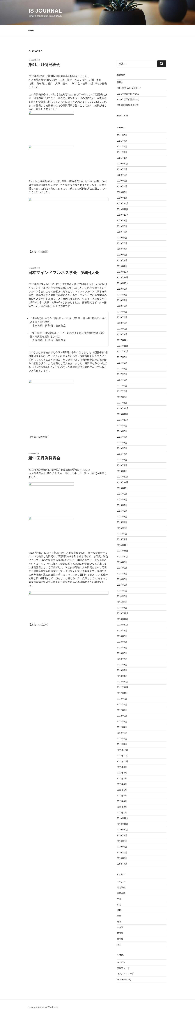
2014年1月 (122, 607)
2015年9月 (122, 494)
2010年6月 (122, 841)
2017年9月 (122, 357)
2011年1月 (122, 812)
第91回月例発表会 (44, 64)
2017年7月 (122, 368)
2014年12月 (122, 545)
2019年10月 (122, 215)
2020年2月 (122, 192)
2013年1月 (122, 676)
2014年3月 (122, 596)
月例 (119, 921)
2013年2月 (122, 670)
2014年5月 (122, 585)
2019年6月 (122, 237)
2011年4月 (122, 795)
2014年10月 (122, 556)
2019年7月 (122, 232)
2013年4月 (122, 659)
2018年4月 (122, 317)
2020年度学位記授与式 (128, 99)
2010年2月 (122, 858)
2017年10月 (122, 351)
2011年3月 (122, 801)
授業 (119, 916)
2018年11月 (122, 277)
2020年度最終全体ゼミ (128, 105)
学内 (119, 904)
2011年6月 (122, 784)
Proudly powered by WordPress (43, 1007)
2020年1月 (122, 198)
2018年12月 (122, 272)
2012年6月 (122, 716)
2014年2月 (122, 602)
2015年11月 (122, 482)
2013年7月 (122, 642)
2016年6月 (122, 442)
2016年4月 (122, 454)
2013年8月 (122, 636)
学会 (119, 899)
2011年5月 (122, 790)
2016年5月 (122, 448)
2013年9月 (122, 630)
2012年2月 (122, 738)
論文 (119, 944)
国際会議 (121, 893)
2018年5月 (122, 311)
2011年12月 (122, 750)
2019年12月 (122, 203)
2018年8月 (122, 294)
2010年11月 (122, 824)
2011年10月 (122, 761)
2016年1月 (122, 471)
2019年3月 (122, 255)
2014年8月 (122, 568)
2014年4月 (122, 590)
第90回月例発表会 (44, 458)
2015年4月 (122, 522)
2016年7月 (122, 437)
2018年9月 (122, 289)
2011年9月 (122, 767)
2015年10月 (122, 488)
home (31, 30)
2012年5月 (122, 721)
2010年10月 (122, 829)
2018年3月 (122, 323)
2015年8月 (122, 499)
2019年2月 (122, 260)
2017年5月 (122, 380)
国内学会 (121, 887)
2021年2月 (122, 152)
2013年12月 (122, 613)
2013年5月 (122, 653)
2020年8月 (122, 169)
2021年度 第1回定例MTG (129, 88)
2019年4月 (122, 249)
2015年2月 (122, 533)
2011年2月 (122, 807)
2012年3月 (122, 733)
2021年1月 (122, 158)
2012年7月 (122, 710)
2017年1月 (122, 402)
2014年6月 (122, 579)
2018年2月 (122, 328)
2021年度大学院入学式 (128, 94)
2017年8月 (122, 363)
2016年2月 (122, 465)
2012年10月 (122, 693)
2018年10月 (122, 283)
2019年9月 (122, 220)
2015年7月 (122, 505)
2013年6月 (122, 647)
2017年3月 (122, 391)
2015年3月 (122, 528)
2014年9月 (122, 562)
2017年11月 (122, 346)
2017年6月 (122, 374)
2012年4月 (122, 727)
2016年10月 (122, 420)
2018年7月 (122, 300)
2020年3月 (122, 186)
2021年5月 (122, 135)
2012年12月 (122, 681)
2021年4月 (122, 141)
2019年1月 (122, 266)
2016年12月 (122, 408)
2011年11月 (122, 755)
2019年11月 (122, 209)
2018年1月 (122, 334)
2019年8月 (122, 226)
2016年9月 (122, 425)
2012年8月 (122, 704)
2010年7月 (122, 835)
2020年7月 (122, 175)
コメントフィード (125, 973)
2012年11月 (122, 687)
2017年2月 (122, 397)
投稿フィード (123, 968)
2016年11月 (122, 414)
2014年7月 (122, 573)
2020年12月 (122, 163)
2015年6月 (122, 511)
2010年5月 (122, 846)
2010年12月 (122, 818)
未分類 (120, 927)
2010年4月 (122, 852)
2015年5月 (122, 516)
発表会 (120, 938)
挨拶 (119, 910)
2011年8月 (122, 772)
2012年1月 (122, 744)
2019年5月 (122, 243)
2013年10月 (122, 624)
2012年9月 (122, 698)
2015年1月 (122, 539)
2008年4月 (122, 864)
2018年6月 (122, 306)
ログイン (121, 962)
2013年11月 (122, 619)
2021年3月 (122, 146)
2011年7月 (122, 778)
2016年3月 (122, 459)
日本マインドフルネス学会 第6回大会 (63, 272)
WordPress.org (124, 979)
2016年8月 (122, 431)
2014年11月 (122, 550)
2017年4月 (122, 385)
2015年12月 (122, 476)
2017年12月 (122, 340)
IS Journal (45, 11)
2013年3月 (122, 664)
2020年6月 (122, 181)
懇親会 (120, 82)
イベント (121, 881)
